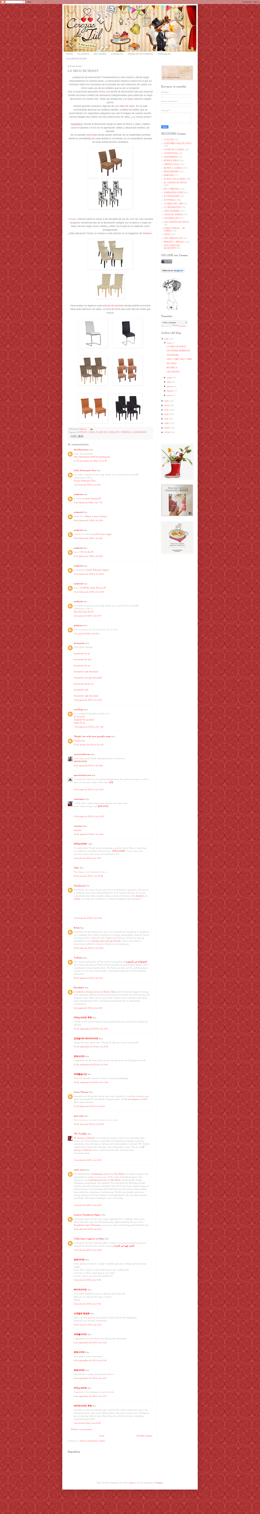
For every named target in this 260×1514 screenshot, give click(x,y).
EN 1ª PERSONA (123, 432)
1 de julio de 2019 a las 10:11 (86, 634)
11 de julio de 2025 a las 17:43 (87, 1280)
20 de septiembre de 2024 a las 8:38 (91, 1047)
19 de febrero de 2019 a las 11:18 (88, 538)
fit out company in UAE (136, 1099)
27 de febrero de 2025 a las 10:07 (89, 1106)
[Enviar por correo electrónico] (72, 436)
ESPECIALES (164, 54)
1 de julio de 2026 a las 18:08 (87, 1423)
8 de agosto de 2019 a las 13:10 (88, 700)
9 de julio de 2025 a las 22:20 (88, 1250)
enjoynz (132, 1483)
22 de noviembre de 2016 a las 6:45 (90, 461)
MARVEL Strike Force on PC (93, 588)
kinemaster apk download (86, 672)
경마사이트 (103, 806)
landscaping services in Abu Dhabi (108, 1174)
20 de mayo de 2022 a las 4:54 (88, 834)
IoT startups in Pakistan (84, 1138)
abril (169, 382)
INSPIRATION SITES (173, 193)
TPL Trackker (80, 1134)
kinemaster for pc (82, 654)
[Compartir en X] (77, 436)
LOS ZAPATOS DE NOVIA (176, 222)
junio (169, 343)
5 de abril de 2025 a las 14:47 (88, 1205)
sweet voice (79, 1170)
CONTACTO (117, 54)
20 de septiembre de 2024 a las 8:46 (91, 1082)
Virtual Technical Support (97, 570)
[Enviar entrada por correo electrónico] (90, 429)
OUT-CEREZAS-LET (173, 238)
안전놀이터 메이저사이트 (86, 1039)
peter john (79, 1116)
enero (170, 395)
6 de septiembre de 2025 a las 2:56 (90, 1343)
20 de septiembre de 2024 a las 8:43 (91, 1065)
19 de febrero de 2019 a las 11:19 (88, 556)
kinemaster (79, 643)
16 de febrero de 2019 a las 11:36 (88, 520)
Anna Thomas (81, 1092)
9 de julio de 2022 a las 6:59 (87, 858)
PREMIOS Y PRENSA (174, 242)
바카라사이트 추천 (83, 1406)
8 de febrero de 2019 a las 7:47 (88, 503)
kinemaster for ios (82, 666)
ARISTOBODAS (171, 157)
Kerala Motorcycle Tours (85, 481)
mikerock (78, 494)
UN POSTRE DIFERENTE (178, 351)
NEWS (167, 234)
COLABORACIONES (76, 59)
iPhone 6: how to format (96, 516)
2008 (167, 432)
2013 (166, 410)
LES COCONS (173, 372)
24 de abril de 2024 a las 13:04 (88, 948)
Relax (76, 928)
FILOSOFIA (83, 54)
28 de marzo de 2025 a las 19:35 (89, 1124)
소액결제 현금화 (82, 1314)
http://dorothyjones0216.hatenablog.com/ (92, 457)
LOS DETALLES (171, 218)
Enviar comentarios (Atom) (92, 1441)
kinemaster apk (81, 690)
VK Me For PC (86, 552)
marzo (170, 386)
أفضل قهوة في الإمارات (123, 1246)
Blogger (159, 1483)
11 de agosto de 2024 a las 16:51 (88, 1008)
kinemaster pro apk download (88, 678)
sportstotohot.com (82, 775)
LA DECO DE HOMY (176, 347)
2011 (166, 419)
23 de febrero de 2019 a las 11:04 (89, 592)
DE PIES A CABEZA (173, 168)
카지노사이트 (118, 851)
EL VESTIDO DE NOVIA (175, 183)
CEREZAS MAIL (171, 164)
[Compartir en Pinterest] (82, 436)
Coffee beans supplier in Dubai (89, 1239)
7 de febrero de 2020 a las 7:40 (88, 727)
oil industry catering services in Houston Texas (95, 992)
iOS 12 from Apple (103, 534)
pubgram (78, 625)
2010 (167, 423)
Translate (182, 326)
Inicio (101, 1436)
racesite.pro (79, 799)
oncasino (78, 826)
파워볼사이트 (80, 1334)
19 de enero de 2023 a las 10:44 (88, 876)
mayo (170, 378)
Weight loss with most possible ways (92, 736)
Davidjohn (79, 988)
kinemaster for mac (82, 659)
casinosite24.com (82, 754)
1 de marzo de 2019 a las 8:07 (87, 616)
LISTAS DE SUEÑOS (173, 215)
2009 (167, 428)
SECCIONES (100, 54)
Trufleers (78, 958)
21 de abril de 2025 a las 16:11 (87, 1229)
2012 (166, 414)
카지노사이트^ (81, 844)
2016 (166, 339)
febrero (170, 391)
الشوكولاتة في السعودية (136, 962)
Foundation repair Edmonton (87, 1225)
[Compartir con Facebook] (79, 436)
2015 (166, 401)
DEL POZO (171, 363)
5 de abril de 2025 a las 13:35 (87, 1160)
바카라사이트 (80, 761)
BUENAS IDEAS (171, 161)
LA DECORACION (139, 432)
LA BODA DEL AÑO (173, 204)
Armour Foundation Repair (87, 1215)
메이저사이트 (80, 1290)
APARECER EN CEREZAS (140, 54)
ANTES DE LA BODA (86, 432)
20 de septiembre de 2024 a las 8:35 (91, 1029)
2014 (166, 405)
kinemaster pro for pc (83, 684)
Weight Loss (79, 741)
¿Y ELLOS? (169, 140)
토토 (111, 782)
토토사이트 (79, 1056)
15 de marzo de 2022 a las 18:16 (88, 766)
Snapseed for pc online (84, 720)
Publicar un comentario (81, 1429)
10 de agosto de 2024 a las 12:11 (88, 978)
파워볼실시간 (80, 1074)
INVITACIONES (171, 196)
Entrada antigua (144, 1436)
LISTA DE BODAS (172, 211)
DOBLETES (169, 175)
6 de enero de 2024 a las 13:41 (88, 918)
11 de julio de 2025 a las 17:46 (87, 1304)
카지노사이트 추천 (83, 1018)
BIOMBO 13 (172, 368)
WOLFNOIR (172, 355)
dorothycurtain (81, 450)
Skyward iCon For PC (83, 612)
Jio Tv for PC (79, 717)
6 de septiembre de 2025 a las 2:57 (90, 1378)
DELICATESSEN (171, 172)
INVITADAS (169, 200)
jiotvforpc (78, 710)
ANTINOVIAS (171, 153)
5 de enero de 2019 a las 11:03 (87, 485)
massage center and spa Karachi (106, 941)
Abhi (76, 868)
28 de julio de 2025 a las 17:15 (88, 1325)
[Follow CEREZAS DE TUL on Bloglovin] (173, 272)
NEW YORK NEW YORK (179, 359)
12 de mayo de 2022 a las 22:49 (89, 816)
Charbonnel (79, 886)
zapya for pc (79, 723)
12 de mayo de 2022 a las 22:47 (89, 790)
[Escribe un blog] (74, 436)
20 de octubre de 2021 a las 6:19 (88, 745)
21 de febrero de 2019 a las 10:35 (89, 574)
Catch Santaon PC (93, 499)
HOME (69, 54)
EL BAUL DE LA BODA (105, 432)
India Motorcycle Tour (85, 470)
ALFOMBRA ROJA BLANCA (177, 143)
